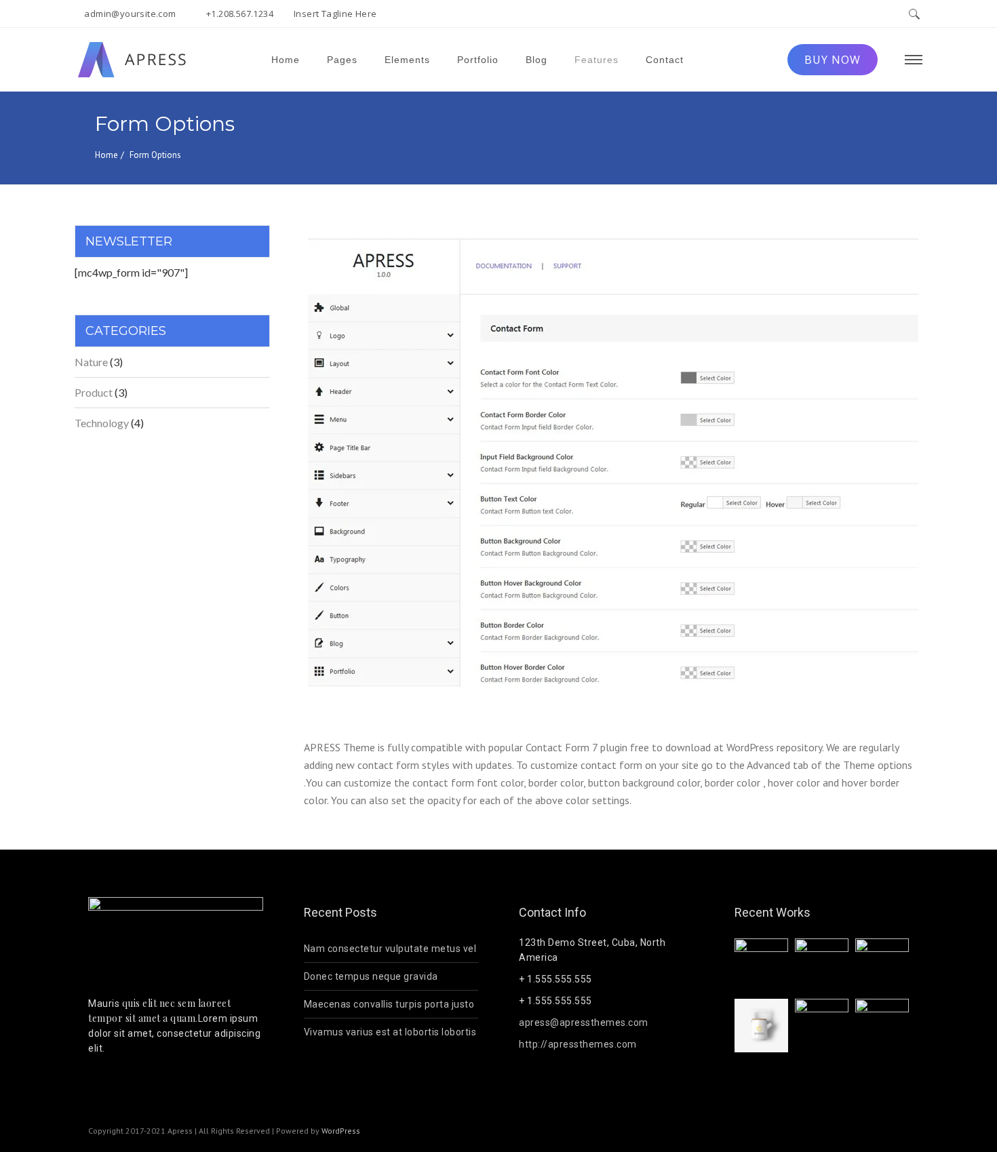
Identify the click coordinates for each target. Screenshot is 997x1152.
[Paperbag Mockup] (882, 1025)
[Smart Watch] (821, 965)
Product (94, 392)
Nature (91, 361)
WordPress (340, 1131)
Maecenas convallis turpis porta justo (389, 1004)
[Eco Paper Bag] (761, 965)
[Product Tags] (821, 1025)
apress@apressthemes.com (583, 1022)
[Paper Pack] (882, 965)
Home (106, 155)
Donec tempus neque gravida (371, 976)
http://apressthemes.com (578, 1044)
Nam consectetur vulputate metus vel (390, 948)
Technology (102, 422)
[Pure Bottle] (761, 1027)
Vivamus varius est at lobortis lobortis (390, 1032)
